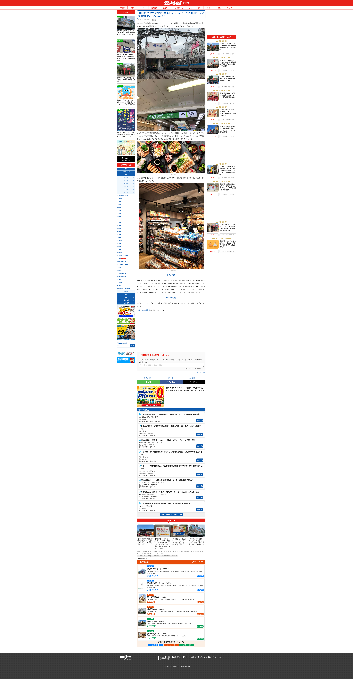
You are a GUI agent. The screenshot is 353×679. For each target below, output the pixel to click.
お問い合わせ (203, 657)
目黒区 (119, 243)
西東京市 (119, 252)
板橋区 (119, 225)
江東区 (119, 201)
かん (147, 558)
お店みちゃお (179, 8)
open (148, 555)
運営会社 (168, 657)
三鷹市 (121, 258)
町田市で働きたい (144, 410)
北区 (118, 219)
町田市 (186, 3)
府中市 (119, 270)
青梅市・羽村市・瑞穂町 (124, 288)
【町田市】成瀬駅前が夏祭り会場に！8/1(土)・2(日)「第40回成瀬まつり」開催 (227, 78)
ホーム (162, 657)
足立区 (119, 210)
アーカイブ (230, 8)
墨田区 (119, 207)
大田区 (119, 249)
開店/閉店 (154, 8)
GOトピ (122, 8)
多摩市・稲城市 (121, 276)
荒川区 (119, 213)
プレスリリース (143, 346)
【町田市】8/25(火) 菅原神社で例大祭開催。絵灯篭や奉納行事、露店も (126, 79)
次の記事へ (193, 378)
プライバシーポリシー (216, 657)
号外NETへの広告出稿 (190, 657)
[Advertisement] (221, 22)
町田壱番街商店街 (166, 555)
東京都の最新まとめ (122, 195)
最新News (134, 8)
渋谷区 (119, 237)
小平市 (119, 267)
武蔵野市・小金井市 (122, 255)
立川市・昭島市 (121, 273)
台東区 (119, 216)
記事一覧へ (171, 378)
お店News (166, 8)
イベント (209, 8)
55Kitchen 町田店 (144, 310)
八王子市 (119, 282)
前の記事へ (149, 378)
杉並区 (119, 234)
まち (190, 8)
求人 (144, 8)
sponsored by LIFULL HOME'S (194, 562)
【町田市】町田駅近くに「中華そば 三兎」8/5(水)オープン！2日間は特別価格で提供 (227, 95)
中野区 (119, 231)
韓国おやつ (174, 555)
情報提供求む (178, 657)
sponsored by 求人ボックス (158, 410)
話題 (199, 8)
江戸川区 (119, 198)
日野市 (119, 279)
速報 (219, 8)
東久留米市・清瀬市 (122, 264)
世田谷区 (119, 240)
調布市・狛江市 (121, 261)
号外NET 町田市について (167, 659)
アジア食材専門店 (155, 555)
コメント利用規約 (201, 372)
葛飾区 (119, 204)
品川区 (119, 246)
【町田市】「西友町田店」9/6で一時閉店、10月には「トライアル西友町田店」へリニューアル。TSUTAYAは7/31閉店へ (228, 170)
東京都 (154, 20)
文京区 (119, 222)
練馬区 (119, 228)
